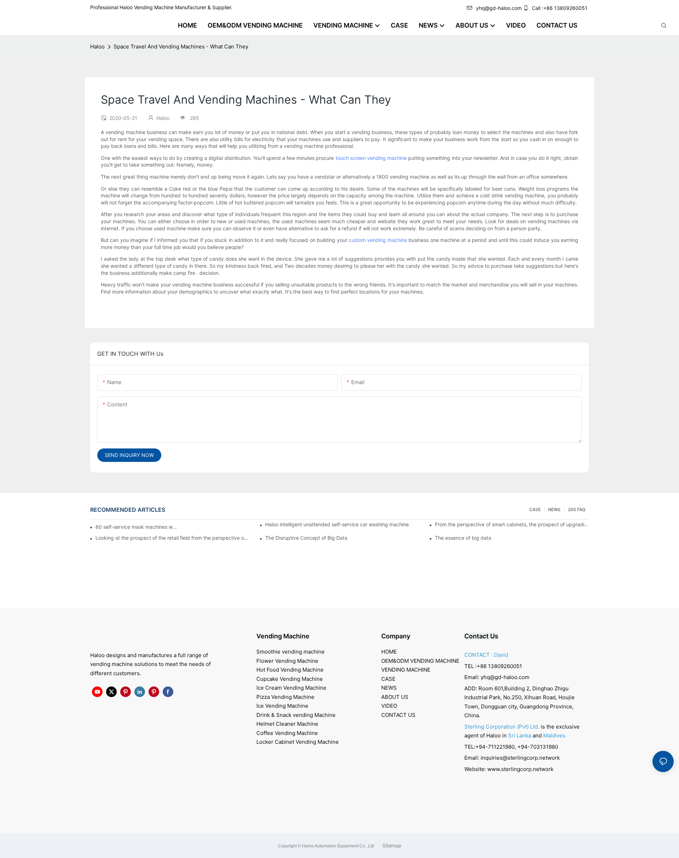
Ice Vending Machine (282, 705)
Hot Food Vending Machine (290, 669)
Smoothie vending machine (290, 651)
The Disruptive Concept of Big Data (306, 538)
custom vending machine (378, 240)
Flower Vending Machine (287, 660)
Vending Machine (282, 636)
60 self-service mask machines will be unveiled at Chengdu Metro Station (136, 527)
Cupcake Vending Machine (289, 679)
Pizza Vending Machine (285, 697)
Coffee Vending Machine (287, 733)
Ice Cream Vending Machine (291, 687)
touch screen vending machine (371, 158)
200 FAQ (576, 509)
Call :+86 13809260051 (559, 8)
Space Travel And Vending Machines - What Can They (181, 46)
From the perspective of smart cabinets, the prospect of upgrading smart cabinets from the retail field (512, 524)
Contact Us (481, 636)
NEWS (554, 509)
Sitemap (391, 845)
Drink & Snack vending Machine (296, 715)
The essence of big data (463, 538)
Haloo (97, 46)
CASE (535, 509)
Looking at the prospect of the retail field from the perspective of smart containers (172, 538)
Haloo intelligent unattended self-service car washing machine (337, 524)
